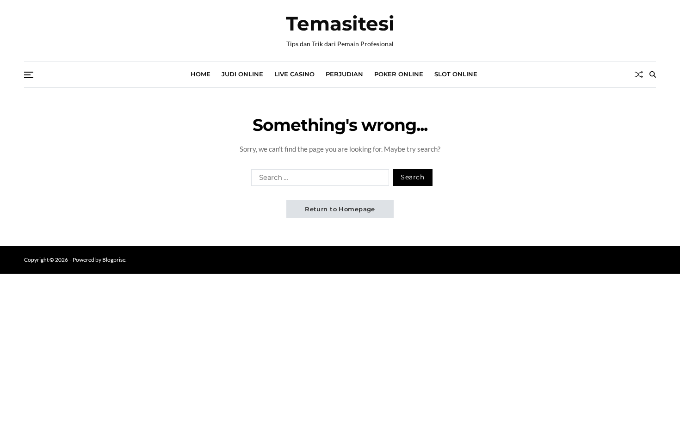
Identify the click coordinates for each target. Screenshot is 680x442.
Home (200, 74)
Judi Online (242, 74)
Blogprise (113, 259)
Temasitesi (340, 23)
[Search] (652, 74)
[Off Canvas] (28, 75)
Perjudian (344, 74)
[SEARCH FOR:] (318, 179)
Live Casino (294, 74)
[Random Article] (639, 74)
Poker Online (398, 74)
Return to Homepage (340, 209)
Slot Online (455, 74)
